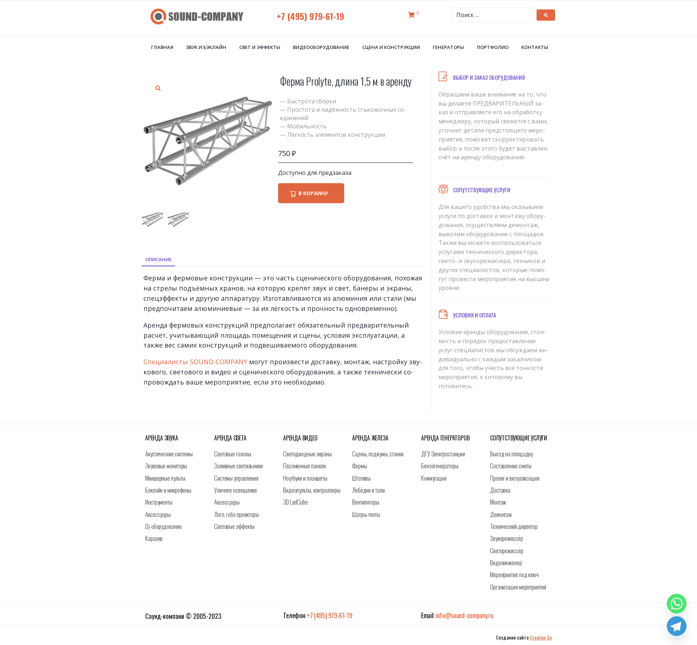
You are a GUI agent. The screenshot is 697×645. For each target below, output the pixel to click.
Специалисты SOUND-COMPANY (195, 361)
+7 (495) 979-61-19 (310, 15)
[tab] (158, 259)
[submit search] (546, 15)
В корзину (313, 193)
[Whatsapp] (676, 603)
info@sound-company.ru (464, 615)
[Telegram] (676, 626)
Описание (158, 259)
